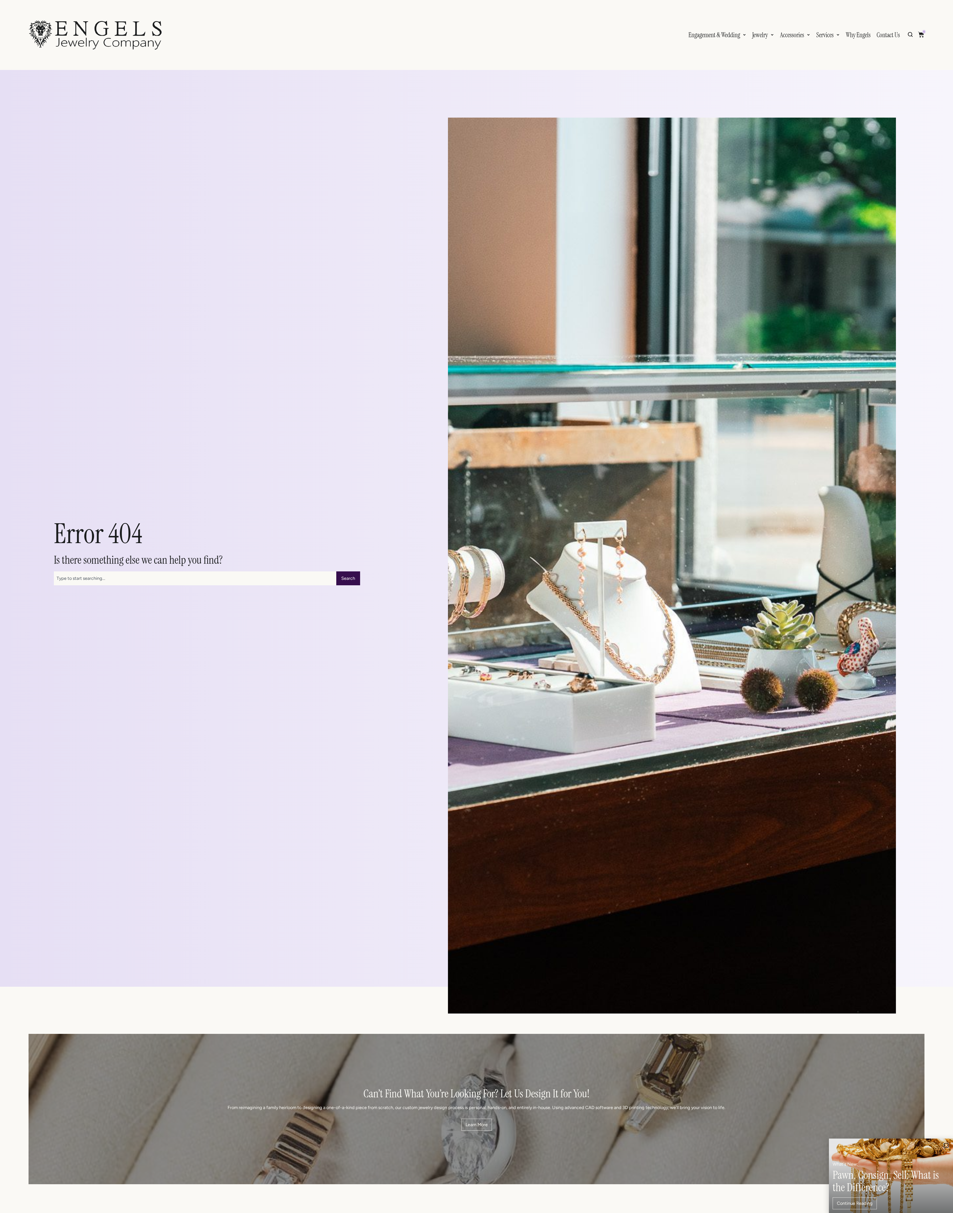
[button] (946, 1145)
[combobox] (195, 578)
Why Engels (858, 35)
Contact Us (888, 35)
